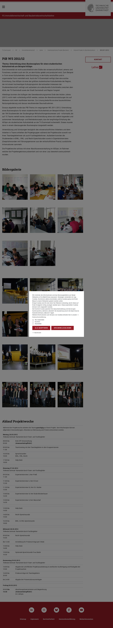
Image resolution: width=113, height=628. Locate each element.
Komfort (37, 322)
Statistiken (38, 324)
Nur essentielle (39, 320)
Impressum (37, 332)
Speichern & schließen (62, 328)
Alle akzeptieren (41, 328)
